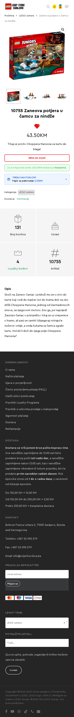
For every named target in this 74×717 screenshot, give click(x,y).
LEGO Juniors (26, 15)
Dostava (10, 422)
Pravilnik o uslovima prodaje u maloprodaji (31, 409)
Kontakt (13, 670)
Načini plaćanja (14, 376)
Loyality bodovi (18, 268)
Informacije (23, 199)
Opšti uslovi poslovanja (19, 396)
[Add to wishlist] (37, 126)
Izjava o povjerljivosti (18, 383)
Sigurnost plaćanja (16, 415)
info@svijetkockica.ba (27, 556)
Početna (9, 15)
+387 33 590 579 (27, 538)
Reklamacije (12, 429)
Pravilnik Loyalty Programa (22, 402)
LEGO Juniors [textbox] (36, 623)
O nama (10, 369)
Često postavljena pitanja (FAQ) (25, 389)
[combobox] (37, 623)
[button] (67, 6)
